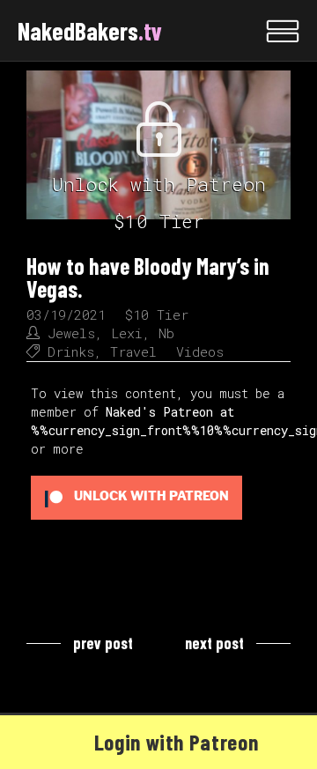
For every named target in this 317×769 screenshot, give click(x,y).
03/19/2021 (66, 314)
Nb (166, 333)
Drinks (71, 351)
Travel (133, 351)
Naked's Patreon (159, 411)
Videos (200, 351)
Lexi (127, 333)
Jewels (71, 333)
